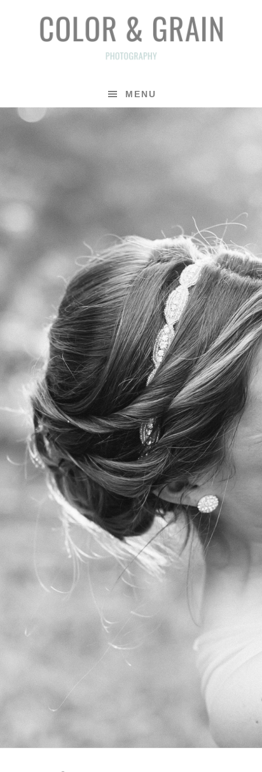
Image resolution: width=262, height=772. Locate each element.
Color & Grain (131, 36)
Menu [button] (140, 94)
